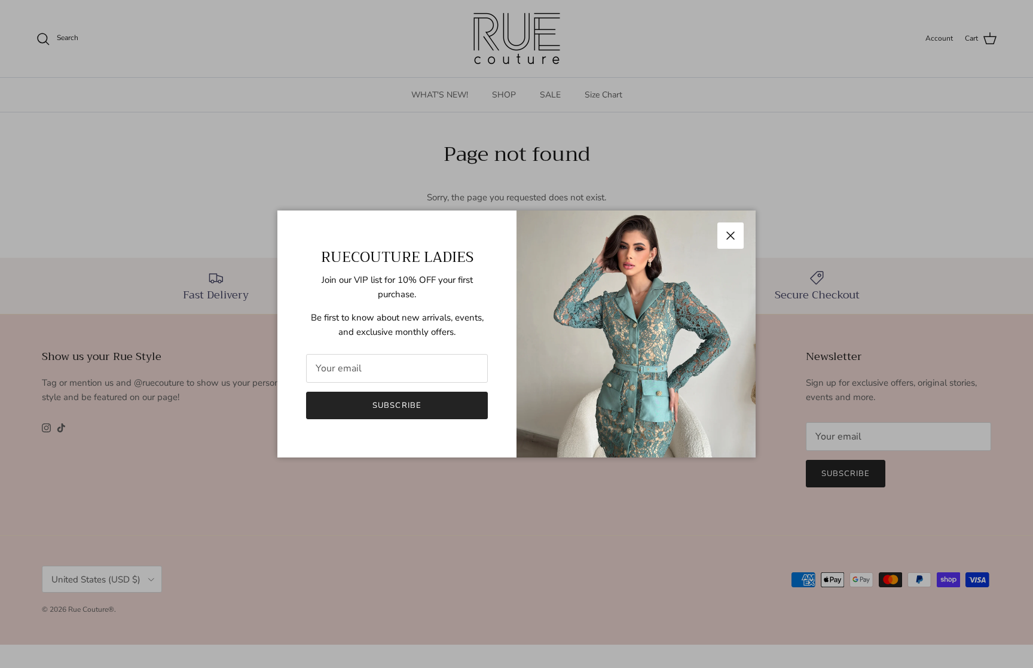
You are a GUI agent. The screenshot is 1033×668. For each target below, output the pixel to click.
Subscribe (396, 405)
